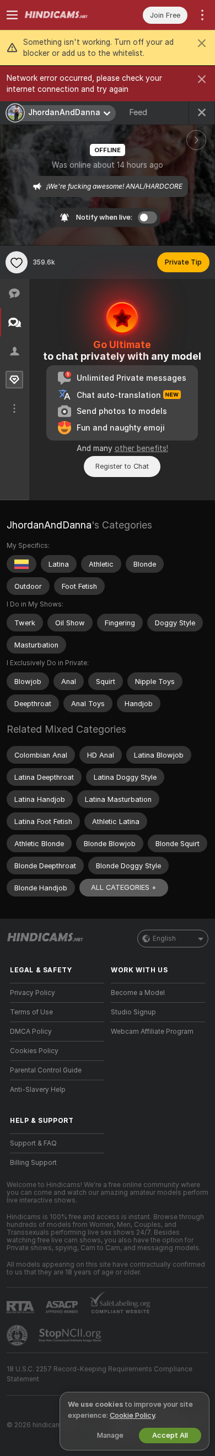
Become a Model (138, 993)
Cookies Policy (34, 1051)
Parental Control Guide (46, 1070)
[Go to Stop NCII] (71, 1335)
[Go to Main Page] (66, 15)
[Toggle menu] (12, 15)
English (164, 938)
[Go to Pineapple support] (18, 1335)
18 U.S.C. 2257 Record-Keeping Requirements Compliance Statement (99, 1374)
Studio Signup (133, 1012)
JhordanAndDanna (49, 525)
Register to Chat (122, 466)
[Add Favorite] (17, 262)
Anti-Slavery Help (38, 1090)
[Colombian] (21, 564)
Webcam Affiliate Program (152, 1031)
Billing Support (33, 1163)
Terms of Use (31, 1012)
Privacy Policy (32, 993)
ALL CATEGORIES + (124, 887)
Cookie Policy (132, 1415)
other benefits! (141, 448)
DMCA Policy (31, 1031)
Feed (138, 112)
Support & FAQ (33, 1143)
